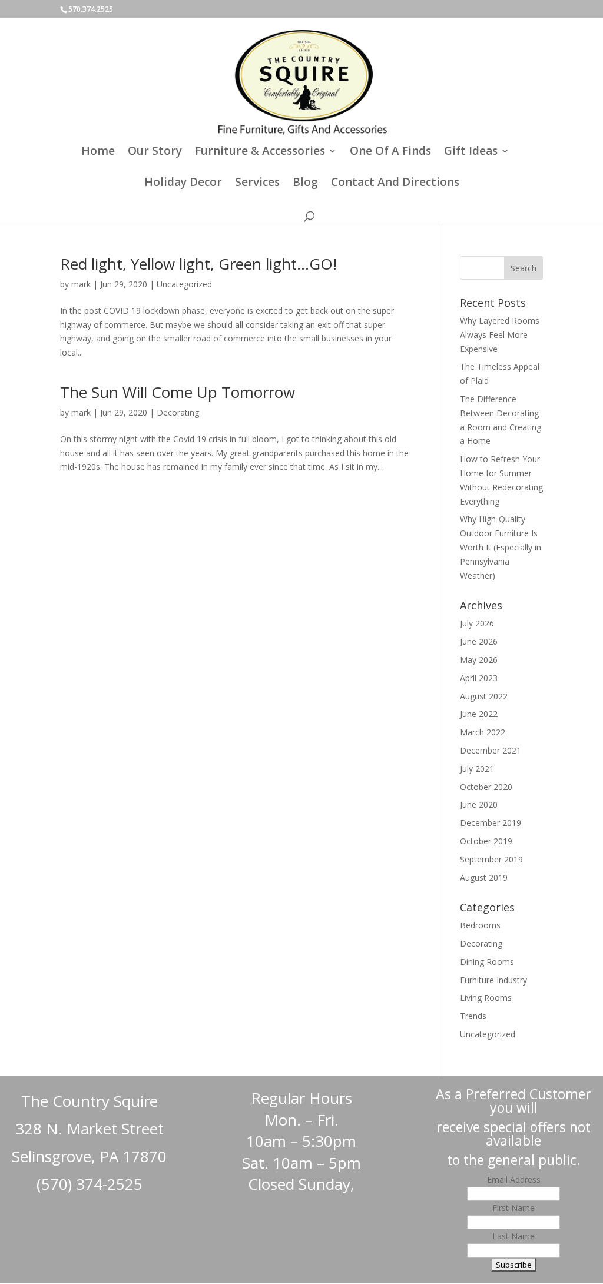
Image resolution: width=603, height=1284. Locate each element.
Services (257, 184)
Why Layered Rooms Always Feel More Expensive (499, 334)
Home (98, 152)
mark (81, 284)
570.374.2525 (90, 9)
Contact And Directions (395, 184)
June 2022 (479, 713)
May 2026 (479, 659)
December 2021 (490, 750)
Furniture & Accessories (260, 152)
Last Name (513, 1236)
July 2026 (477, 623)
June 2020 (479, 804)
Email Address (514, 1179)
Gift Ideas (471, 152)
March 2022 (482, 732)
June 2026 (479, 641)
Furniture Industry (493, 980)
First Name (513, 1207)
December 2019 (490, 822)
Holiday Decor (183, 184)
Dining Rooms (487, 961)
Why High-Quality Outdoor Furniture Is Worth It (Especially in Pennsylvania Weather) (500, 546)
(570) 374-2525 (90, 1184)
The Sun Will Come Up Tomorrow (177, 392)
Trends (473, 1015)
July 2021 (477, 768)
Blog (305, 184)
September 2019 (491, 859)
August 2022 (484, 696)
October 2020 (486, 786)
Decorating (178, 412)
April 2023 (479, 678)
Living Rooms (486, 997)
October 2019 (486, 841)
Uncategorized (184, 284)
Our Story (155, 152)
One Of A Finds (390, 152)
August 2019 (484, 877)
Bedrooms (480, 925)
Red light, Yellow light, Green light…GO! (198, 263)
